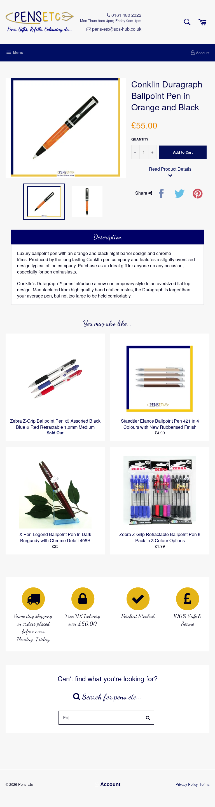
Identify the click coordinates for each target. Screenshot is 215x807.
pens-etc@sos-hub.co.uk (116, 29)
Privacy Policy (186, 784)
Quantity (139, 139)
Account (202, 52)
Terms (204, 784)
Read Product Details (170, 169)
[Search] (148, 718)
